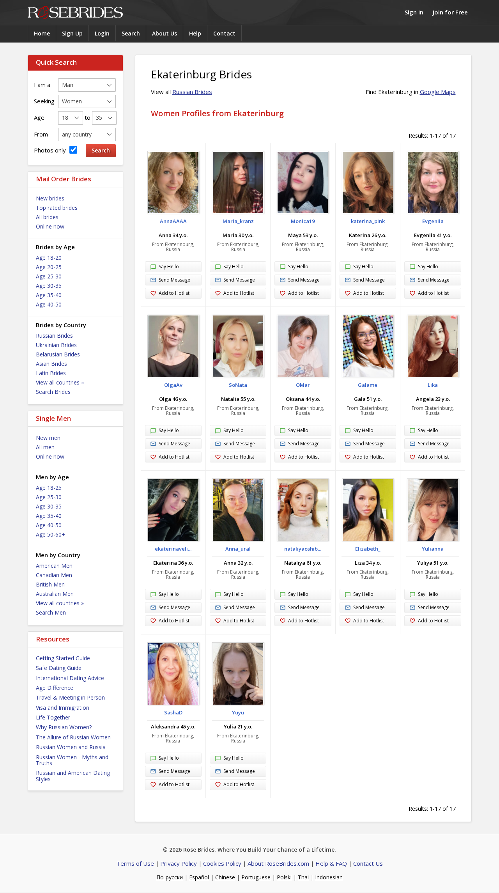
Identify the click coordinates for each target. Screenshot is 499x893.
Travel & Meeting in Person (70, 697)
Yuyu (238, 712)
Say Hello (169, 266)
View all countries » (60, 382)
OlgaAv (173, 384)
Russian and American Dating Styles (73, 775)
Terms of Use (135, 863)
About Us (164, 33)
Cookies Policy (222, 863)
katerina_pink (368, 221)
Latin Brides (51, 373)
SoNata (238, 384)
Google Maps (438, 92)
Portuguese (256, 877)
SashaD (173, 712)
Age (39, 117)
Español (199, 877)
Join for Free (450, 12)
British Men (50, 584)
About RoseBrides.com (278, 863)
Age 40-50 (49, 304)
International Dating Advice (70, 678)
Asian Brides (51, 363)
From (41, 134)
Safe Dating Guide (58, 668)
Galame (367, 384)
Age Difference (54, 687)
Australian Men (55, 593)
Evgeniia (433, 221)
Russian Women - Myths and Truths (72, 760)
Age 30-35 (49, 285)
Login (102, 33)
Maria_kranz (238, 221)
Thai (303, 877)
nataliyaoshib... (302, 548)
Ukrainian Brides (56, 345)
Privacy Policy (178, 863)
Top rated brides (57, 207)
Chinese (225, 877)
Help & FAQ (331, 863)
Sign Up (72, 33)
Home (42, 33)
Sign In (414, 12)
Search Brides (53, 391)
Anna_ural (238, 548)
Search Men (51, 612)
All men (45, 447)
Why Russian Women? (64, 727)
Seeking (44, 101)
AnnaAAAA (173, 221)
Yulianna (433, 548)
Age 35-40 (49, 295)
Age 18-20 (49, 257)
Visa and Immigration (62, 707)
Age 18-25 (49, 487)
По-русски (169, 877)
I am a (42, 85)
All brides (47, 217)
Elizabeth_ (367, 548)
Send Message (174, 279)
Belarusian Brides (58, 354)
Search (131, 33)
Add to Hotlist (174, 293)
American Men (54, 565)
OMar (303, 384)
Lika (433, 384)
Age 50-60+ (50, 534)
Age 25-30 (49, 276)
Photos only (50, 150)
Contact (224, 33)
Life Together (53, 717)
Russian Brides (54, 335)
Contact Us (368, 863)
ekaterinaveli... (173, 548)
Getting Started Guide (63, 658)
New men (48, 437)
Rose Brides (75, 12)
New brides (50, 198)
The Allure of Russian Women (73, 737)
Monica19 (303, 221)
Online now (50, 226)
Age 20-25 (49, 267)
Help (195, 33)
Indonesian (329, 877)
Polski (284, 877)
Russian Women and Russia (71, 747)
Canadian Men (54, 575)
